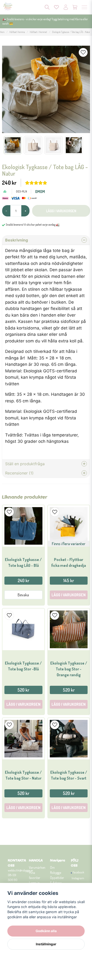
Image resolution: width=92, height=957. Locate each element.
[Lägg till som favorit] (56, 7)
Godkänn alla (46, 931)
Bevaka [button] (23, 594)
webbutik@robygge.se (20, 870)
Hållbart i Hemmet (38, 31)
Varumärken (37, 867)
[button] (83, 52)
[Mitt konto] (65, 7)
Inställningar (46, 944)
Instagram (78, 878)
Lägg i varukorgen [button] (69, 594)
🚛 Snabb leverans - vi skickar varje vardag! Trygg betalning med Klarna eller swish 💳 (45, 21)
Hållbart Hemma (17, 31)
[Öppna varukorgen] (75, 7)
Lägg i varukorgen (23, 704)
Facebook (78, 872)
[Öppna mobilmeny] (84, 7)
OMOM (40, 191)
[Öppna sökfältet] (47, 7)
